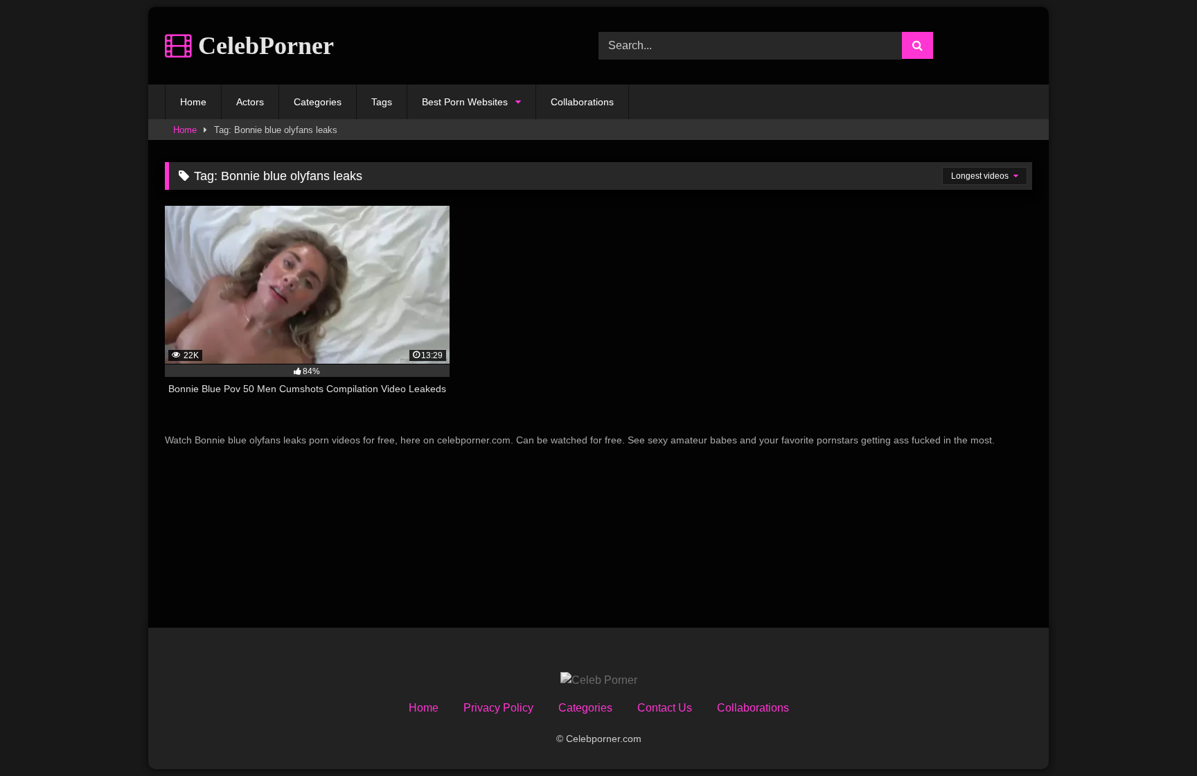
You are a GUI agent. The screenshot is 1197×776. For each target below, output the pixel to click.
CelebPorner (263, 46)
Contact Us (664, 708)
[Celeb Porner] (598, 680)
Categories (318, 101)
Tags (381, 101)
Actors (250, 101)
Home (193, 101)
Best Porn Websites (465, 101)
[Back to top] (1154, 734)
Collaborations (582, 101)
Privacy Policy (498, 708)
